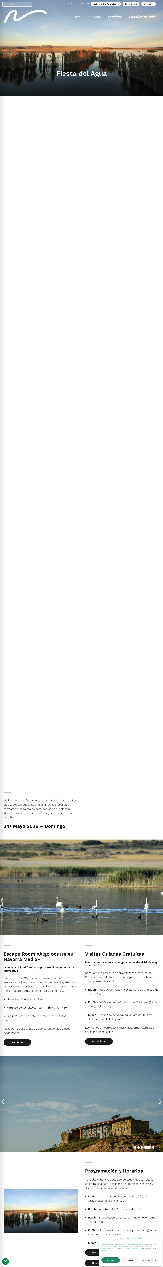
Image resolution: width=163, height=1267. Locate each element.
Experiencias (131, 4)
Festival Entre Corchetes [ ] (106, 4)
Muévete (94, 17)
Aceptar (110, 1260)
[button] (160, 1101)
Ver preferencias (150, 1260)
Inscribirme (17, 1042)
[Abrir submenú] (83, 17)
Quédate (115, 17)
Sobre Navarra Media (77, 3)
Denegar (130, 1260)
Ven (78, 17)
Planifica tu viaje (142, 17)
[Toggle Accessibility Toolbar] (5, 1261)
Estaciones (148, 4)
